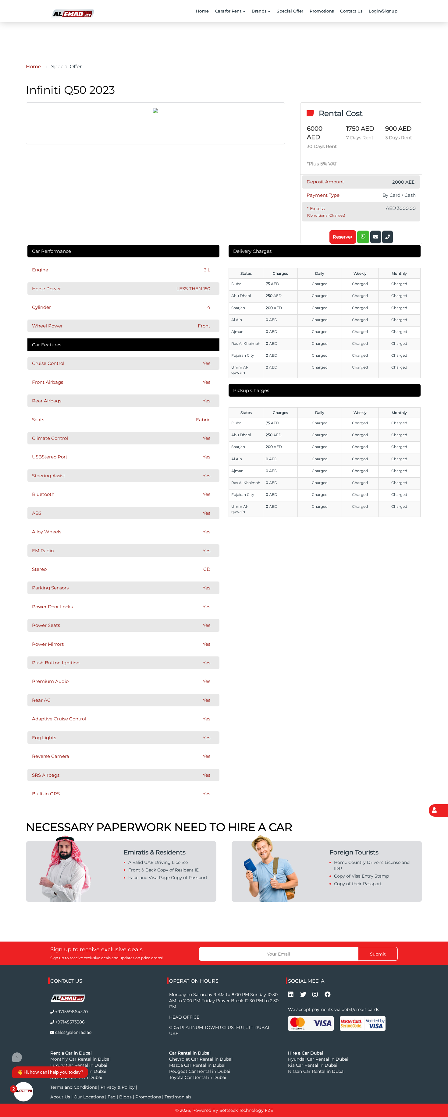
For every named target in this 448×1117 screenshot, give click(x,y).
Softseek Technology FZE (246, 1110)
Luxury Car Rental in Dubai (78, 1065)
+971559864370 (71, 1011)
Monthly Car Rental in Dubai (80, 1059)
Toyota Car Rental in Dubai (197, 1077)
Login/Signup (383, 11)
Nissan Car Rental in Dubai (316, 1071)
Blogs (126, 1097)
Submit (378, 954)
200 (269, 308)
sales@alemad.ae (73, 1032)
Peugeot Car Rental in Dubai (199, 1071)
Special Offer (290, 11)
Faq (112, 1097)
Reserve (342, 237)
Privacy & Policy (118, 1087)
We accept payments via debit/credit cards (333, 1009)
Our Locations (89, 1097)
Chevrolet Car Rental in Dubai (201, 1059)
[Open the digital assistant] (23, 1091)
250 (269, 295)
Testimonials (178, 1097)
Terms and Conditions (74, 1087)
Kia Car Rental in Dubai (312, 1065)
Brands (259, 11)
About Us (60, 1097)
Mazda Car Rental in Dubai (197, 1065)
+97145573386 (70, 1022)
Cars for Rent (228, 11)
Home (202, 11)
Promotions (322, 11)
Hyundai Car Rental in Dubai (318, 1059)
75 (268, 283)
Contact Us (351, 11)
